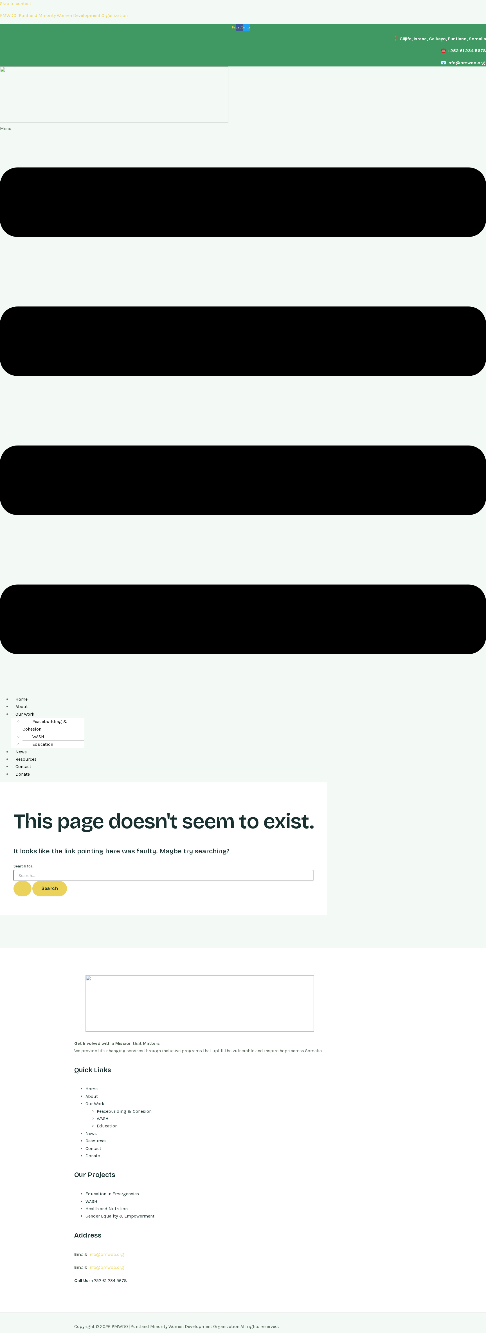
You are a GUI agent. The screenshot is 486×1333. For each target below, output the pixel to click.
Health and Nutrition (107, 1208)
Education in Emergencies (112, 1193)
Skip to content (15, 3)
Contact (23, 766)
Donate (22, 774)
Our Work (24, 714)
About (21, 706)
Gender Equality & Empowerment (120, 1216)
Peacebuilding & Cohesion (44, 725)
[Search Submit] (23, 888)
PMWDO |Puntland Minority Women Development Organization (64, 15)
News (21, 752)
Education (42, 744)
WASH (38, 736)
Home (21, 699)
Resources (26, 759)
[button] (243, 408)
